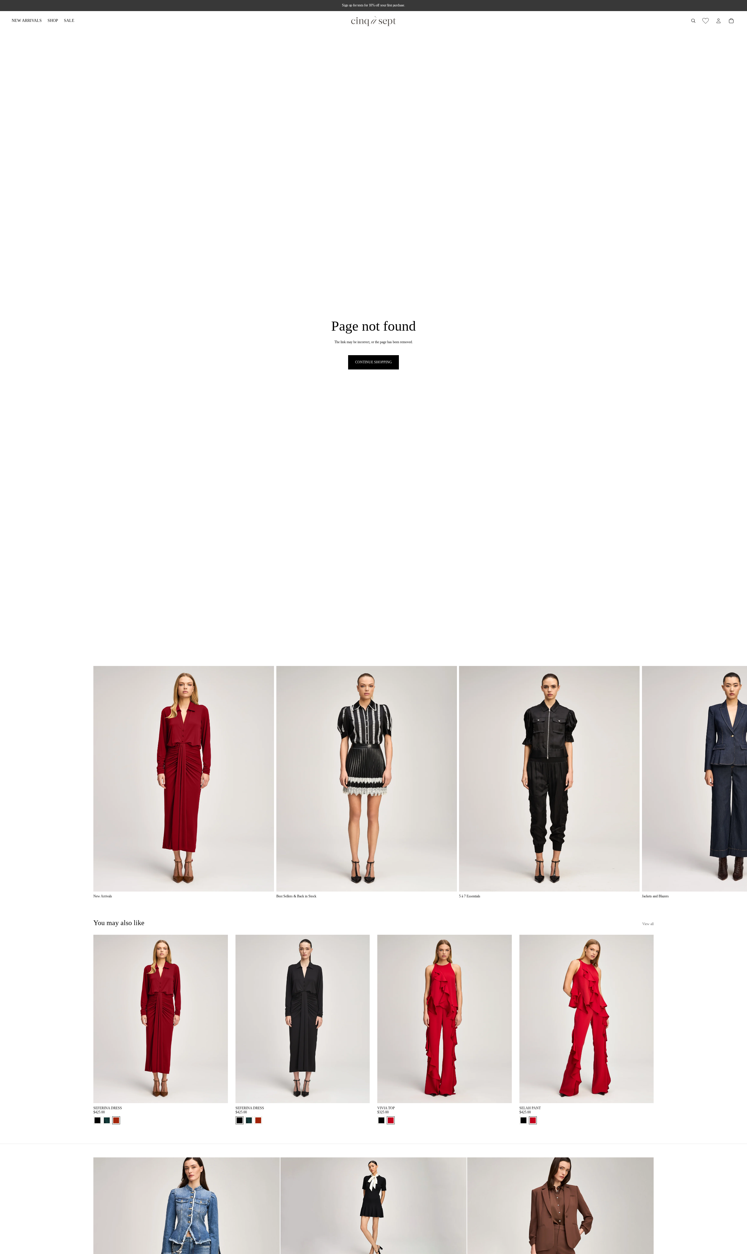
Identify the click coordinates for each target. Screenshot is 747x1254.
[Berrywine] (116, 1120)
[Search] (693, 20)
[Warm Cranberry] (391, 1120)
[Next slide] (647, 782)
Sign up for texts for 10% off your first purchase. (373, 5)
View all (648, 924)
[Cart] (731, 20)
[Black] (97, 1120)
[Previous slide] (102, 1019)
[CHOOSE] (219, 1094)
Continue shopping (373, 362)
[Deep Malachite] (107, 1120)
